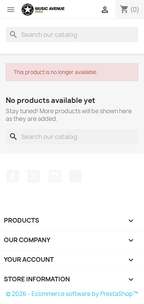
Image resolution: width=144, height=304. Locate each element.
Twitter (34, 176)
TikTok (76, 176)
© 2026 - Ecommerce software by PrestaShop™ (72, 294)
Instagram (55, 176)
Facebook (13, 176)
